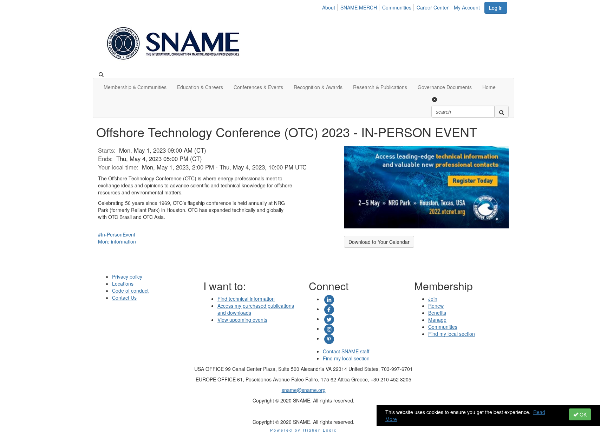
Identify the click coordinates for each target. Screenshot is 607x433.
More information (117, 241)
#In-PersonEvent (116, 234)
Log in (496, 7)
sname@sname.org (304, 389)
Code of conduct (130, 290)
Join (432, 298)
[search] (502, 112)
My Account (467, 7)
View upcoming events (242, 319)
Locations (122, 283)
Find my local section (346, 358)
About (328, 7)
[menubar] (402, 6)
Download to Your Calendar (379, 241)
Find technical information (246, 298)
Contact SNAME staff (346, 351)
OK (582, 414)
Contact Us (124, 297)
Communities (396, 7)
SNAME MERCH (358, 7)
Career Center (433, 7)
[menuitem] (330, 6)
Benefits (437, 312)
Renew (436, 305)
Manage (437, 319)
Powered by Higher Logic (303, 430)
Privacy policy (127, 276)
